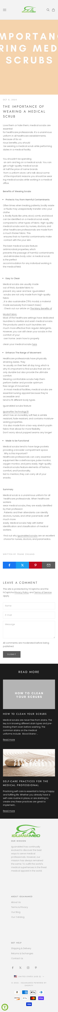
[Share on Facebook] (9, 565)
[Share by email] (48, 565)
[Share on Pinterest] (35, 565)
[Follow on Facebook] (12, 967)
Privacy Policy (21, 592)
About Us (16, 902)
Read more (9, 739)
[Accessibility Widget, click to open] (4, 1007)
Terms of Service (43, 592)
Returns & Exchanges (22, 953)
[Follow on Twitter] (20, 967)
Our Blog (15, 912)
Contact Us (17, 958)
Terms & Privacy (19, 907)
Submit (11, 654)
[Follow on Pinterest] (35, 967)
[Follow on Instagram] (28, 967)
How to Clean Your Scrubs (25, 714)
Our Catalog (17, 917)
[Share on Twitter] (22, 565)
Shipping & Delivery (21, 948)
